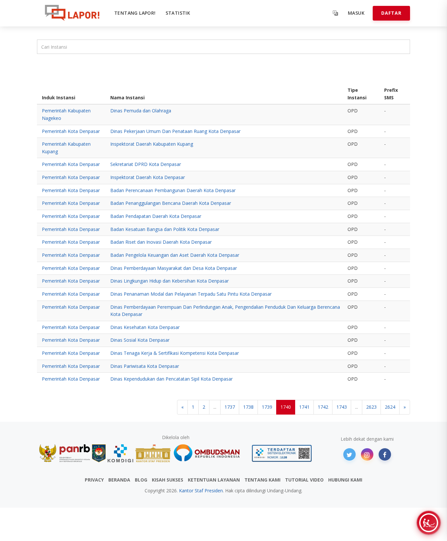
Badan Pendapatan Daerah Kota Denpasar (155, 216)
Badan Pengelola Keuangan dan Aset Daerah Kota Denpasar (174, 255)
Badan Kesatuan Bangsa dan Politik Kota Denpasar (164, 229)
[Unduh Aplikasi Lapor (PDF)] (281, 453)
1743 (341, 407)
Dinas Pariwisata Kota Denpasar (144, 366)
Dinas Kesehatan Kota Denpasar (145, 327)
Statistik (178, 13)
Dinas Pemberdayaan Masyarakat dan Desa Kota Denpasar (173, 268)
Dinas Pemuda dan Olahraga (140, 110)
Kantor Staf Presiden (201, 490)
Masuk (356, 13)
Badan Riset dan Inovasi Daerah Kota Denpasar (161, 242)
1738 (248, 407)
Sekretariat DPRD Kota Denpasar (145, 164)
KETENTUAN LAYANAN (214, 480)
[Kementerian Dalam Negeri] (99, 453)
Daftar (391, 13)
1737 (229, 407)
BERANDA (119, 480)
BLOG (141, 480)
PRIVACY (94, 480)
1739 (267, 407)
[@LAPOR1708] (349, 454)
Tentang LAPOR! (135, 13)
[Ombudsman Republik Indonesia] (210, 453)
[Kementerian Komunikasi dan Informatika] (120, 453)
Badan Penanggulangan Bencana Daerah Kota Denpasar (170, 203)
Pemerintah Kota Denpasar (71, 131)
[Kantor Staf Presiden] (153, 453)
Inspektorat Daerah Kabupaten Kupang (151, 144)
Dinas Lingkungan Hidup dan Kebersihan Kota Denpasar (169, 281)
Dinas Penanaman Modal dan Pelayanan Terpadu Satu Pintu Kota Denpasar (191, 294)
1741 (304, 407)
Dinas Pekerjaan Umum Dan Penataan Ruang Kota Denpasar (175, 131)
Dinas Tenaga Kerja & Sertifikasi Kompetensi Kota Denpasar (174, 353)
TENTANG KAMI (262, 480)
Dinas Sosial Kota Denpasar (140, 340)
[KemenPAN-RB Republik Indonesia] (64, 453)
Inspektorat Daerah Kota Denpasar (147, 177)
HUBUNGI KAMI (345, 480)
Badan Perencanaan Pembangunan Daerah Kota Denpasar (173, 190)
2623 (371, 407)
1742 (323, 407)
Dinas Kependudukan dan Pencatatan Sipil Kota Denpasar (171, 379)
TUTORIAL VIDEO (304, 480)
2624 (390, 407)
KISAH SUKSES (167, 480)
